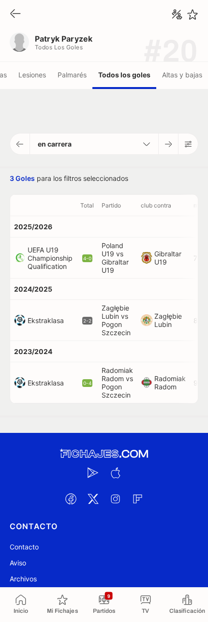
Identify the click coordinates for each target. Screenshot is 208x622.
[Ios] (115, 472)
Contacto (24, 547)
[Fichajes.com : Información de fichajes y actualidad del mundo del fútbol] (104, 453)
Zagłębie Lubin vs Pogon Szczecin (116, 320)
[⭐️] (192, 14)
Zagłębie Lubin (168, 320)
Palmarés (72, 75)
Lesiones (32, 75)
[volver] (15, 14)
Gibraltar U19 (167, 258)
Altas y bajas (182, 75)
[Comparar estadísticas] (177, 14)
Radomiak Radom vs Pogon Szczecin (117, 382)
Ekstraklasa (46, 320)
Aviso (18, 563)
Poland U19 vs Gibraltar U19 (115, 257)
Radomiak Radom (170, 382)
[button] (20, 143)
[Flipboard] (137, 498)
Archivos (23, 579)
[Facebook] (70, 498)
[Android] (93, 472)
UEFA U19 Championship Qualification (50, 258)
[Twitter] (93, 498)
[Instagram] (115, 498)
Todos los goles (124, 75)
